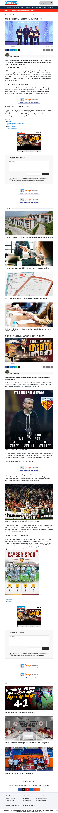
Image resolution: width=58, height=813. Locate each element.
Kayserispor (10, 599)
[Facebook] (6, 50)
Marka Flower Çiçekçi (44, 785)
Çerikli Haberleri (26, 803)
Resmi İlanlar (11, 7)
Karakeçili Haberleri (26, 800)
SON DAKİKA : (7, 10)
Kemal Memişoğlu (11, 126)
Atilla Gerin (9, 601)
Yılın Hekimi (10, 125)
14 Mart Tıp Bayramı (12, 128)
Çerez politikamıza (34, 811)
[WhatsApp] (16, 50)
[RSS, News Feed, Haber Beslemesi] (38, 789)
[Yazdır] (44, 50)
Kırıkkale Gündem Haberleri (28, 805)
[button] (47, 50)
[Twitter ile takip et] (23, 789)
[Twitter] (8, 50)
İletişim (21, 785)
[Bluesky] (11, 50)
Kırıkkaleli (9, 603)
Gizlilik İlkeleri (27, 785)
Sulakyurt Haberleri (42, 798)
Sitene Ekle (34, 785)
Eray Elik (12, 56)
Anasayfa (11, 785)
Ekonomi (38, 7)
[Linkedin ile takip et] (31, 789)
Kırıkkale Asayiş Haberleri (44, 803)
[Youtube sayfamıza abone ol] (27, 789)
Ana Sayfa (8, 14)
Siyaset (28, 7)
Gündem (23, 7)
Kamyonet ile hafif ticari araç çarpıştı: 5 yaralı (23, 10)
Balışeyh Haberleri (10, 798)
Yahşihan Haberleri (42, 796)
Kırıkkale (9, 121)
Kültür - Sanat (51, 7)
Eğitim (33, 7)
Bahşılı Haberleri (26, 798)
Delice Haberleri (42, 800)
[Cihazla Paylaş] (19, 50)
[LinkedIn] (13, 50)
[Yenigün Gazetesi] (11, 2)
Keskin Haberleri (26, 796)
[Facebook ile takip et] (20, 789)
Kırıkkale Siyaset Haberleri (12, 805)
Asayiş (17, 7)
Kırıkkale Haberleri (10, 796)
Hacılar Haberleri (10, 803)
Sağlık (44, 7)
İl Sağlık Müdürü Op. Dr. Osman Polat (15, 123)
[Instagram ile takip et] (52, 56)
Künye (16, 785)
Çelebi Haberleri (10, 800)
